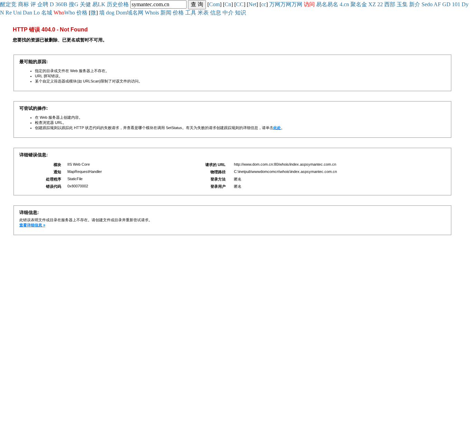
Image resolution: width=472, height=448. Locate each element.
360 (59, 4)
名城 (46, 13)
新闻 (165, 13)
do (430, 4)
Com (214, 4)
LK (101, 4)
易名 (321, 4)
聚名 (355, 4)
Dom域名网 (129, 13)
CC (240, 4)
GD (446, 4)
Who (69, 13)
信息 (215, 13)
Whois (152, 13)
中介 (228, 13)
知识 (240, 13)
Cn (228, 4)
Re (9, 13)
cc (263, 4)
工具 (190, 13)
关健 (85, 4)
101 (456, 4)
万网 (274, 4)
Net (252, 4)
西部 (389, 4)
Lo (37, 13)
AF (437, 4)
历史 (112, 4)
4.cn (344, 4)
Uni (17, 13)
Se (424, 4)
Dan (27, 13)
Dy (465, 4)
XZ (372, 4)
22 (380, 4)
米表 (203, 13)
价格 (123, 4)
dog (110, 13)
